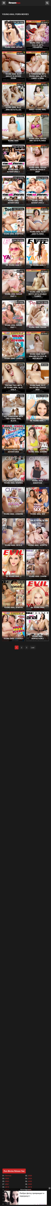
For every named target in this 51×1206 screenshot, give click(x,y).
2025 (7, 1178)
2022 (30, 1181)
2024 (30, 1178)
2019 (7, 1187)
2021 (7, 1184)
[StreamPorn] (14, 2)
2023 (7, 1181)
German (8, 1175)
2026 (30, 1175)
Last (32, 647)
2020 (30, 1184)
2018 (30, 1187)
